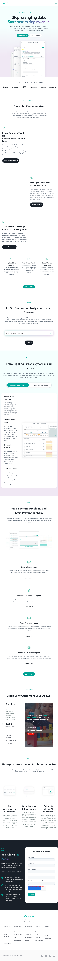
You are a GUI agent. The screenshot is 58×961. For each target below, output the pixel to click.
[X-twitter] (46, 956)
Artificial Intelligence (6, 935)
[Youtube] (54, 956)
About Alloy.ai (48, 930)
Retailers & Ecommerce (17, 930)
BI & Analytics (27, 934)
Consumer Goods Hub (39, 930)
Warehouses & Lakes (27, 930)
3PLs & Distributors (18, 934)
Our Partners (48, 938)
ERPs (15, 937)
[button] (29, 636)
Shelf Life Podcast (39, 940)
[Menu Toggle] (56, 3)
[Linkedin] (42, 956)
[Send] (51, 333)
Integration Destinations (27, 941)
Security (31, 922)
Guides (36, 934)
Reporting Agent (7, 943)
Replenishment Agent (7, 940)
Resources (37, 937)
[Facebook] (50, 956)
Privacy (26, 922)
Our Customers (48, 935)
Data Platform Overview (7, 930)
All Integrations (17, 940)
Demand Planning (28, 937)
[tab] (18, 385)
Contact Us (47, 932)
